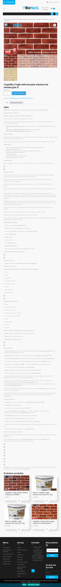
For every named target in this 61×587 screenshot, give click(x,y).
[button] (54, 25)
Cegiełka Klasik (6, 561)
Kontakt (19, 547)
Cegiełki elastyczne (22, 573)
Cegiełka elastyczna (23, 19)
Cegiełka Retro (32, 19)
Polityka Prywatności (22, 550)
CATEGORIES (10, 2)
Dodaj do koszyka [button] (19, 500)
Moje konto (20, 557)
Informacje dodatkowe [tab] (16, 102)
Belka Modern (6, 559)
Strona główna (7, 19)
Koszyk (19, 552)
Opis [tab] (7, 102)
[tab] (52, 13)
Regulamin (20, 559)
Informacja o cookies (22, 562)
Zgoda (24, 584)
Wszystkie (30, 98)
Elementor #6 (14, 19)
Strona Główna (21, 564)
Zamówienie (20, 554)
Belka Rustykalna (7, 556)
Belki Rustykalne (21, 571)
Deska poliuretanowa (8, 554)
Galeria (19, 576)
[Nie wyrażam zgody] (59, 583)
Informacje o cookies (33, 584)
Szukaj (52, 555)
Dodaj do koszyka (19, 93)
